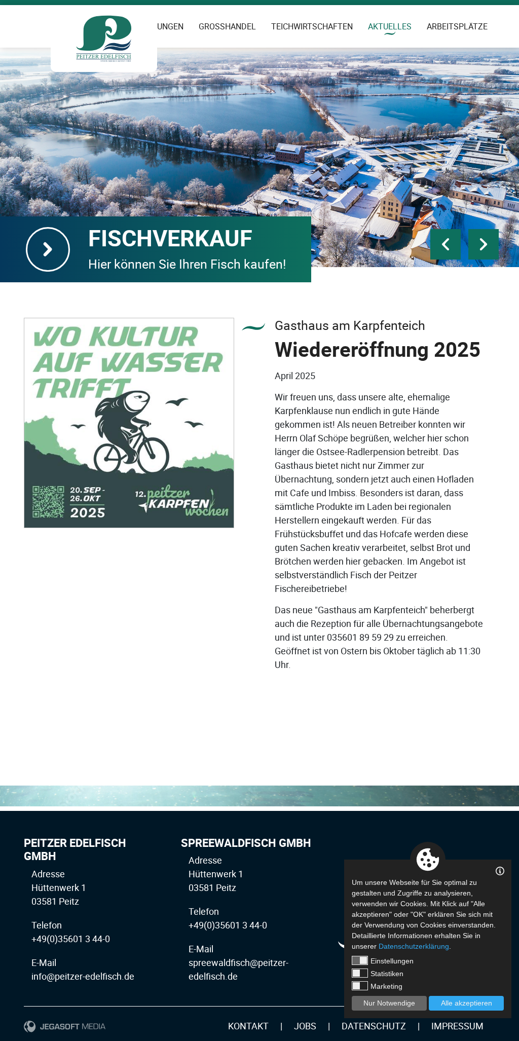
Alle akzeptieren (466, 1003)
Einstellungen (392, 961)
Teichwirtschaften (312, 26)
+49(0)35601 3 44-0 (70, 939)
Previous (445, 244)
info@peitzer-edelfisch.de (82, 976)
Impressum (457, 1026)
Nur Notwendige (389, 1003)
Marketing (386, 986)
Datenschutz (374, 1026)
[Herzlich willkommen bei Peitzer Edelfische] (104, 38)
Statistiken (386, 974)
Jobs (305, 1026)
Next (483, 244)
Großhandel (227, 26)
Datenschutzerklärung (414, 946)
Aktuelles (390, 26)
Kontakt (248, 1026)
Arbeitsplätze (457, 26)
